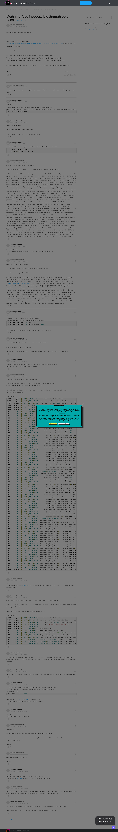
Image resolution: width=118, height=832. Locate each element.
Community (97, 3)
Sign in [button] (104, 3)
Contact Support (86, 3)
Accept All (53, 423)
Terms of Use (67, 418)
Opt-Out (70, 420)
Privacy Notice (55, 418)
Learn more (62, 413)
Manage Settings (64, 423)
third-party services (47, 419)
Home (8, 3)
